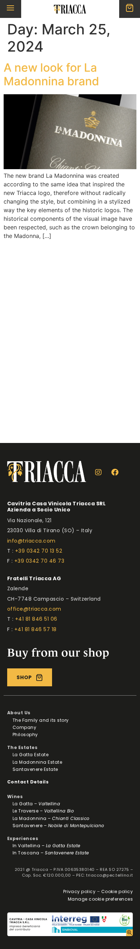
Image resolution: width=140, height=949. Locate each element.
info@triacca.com (31, 540)
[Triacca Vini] (70, 9)
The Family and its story (41, 720)
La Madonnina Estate (37, 762)
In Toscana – (51, 853)
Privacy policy (79, 891)
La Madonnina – (51, 818)
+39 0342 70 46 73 (39, 560)
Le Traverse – (43, 811)
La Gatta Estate (30, 755)
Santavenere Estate (35, 769)
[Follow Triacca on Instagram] (100, 472)
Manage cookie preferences (100, 899)
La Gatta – (36, 804)
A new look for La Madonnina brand (51, 74)
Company (24, 727)
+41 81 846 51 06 (36, 619)
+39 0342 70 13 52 (38, 550)
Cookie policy (117, 891)
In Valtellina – (46, 846)
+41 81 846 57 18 (35, 629)
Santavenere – (58, 825)
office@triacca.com (34, 608)
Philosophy (25, 734)
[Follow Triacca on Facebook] (116, 472)
